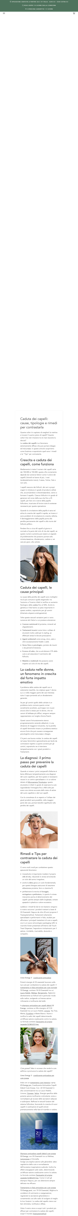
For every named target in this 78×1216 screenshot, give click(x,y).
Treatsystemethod (39, 1214)
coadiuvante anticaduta (42, 978)
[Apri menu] (6, 13)
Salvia (37, 1093)
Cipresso (30, 1093)
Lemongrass (24, 1159)
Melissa (34, 993)
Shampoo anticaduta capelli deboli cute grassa (38, 1153)
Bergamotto (42, 993)
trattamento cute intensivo (40, 1082)
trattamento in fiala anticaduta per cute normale (38, 987)
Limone (47, 1011)
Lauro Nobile (25, 993)
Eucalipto (29, 1013)
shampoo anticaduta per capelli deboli (37, 1005)
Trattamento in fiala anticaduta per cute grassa (38, 1188)
